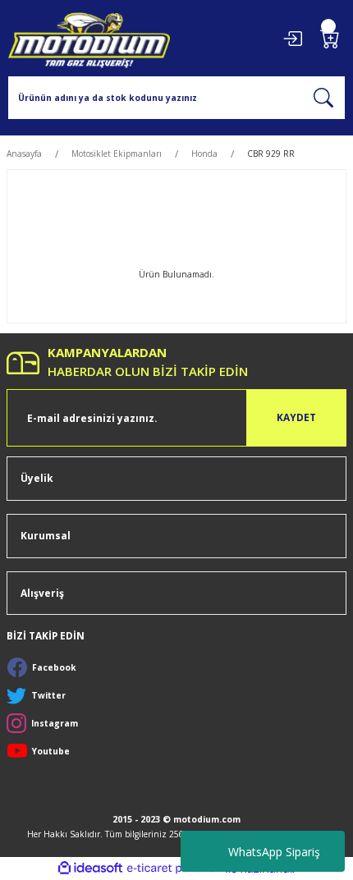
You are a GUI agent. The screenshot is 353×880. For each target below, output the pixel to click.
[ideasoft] (90, 868)
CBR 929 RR (271, 153)
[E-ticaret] (174, 868)
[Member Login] (292, 38)
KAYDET (296, 417)
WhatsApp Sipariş (274, 851)
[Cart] (330, 38)
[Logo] (89, 38)
